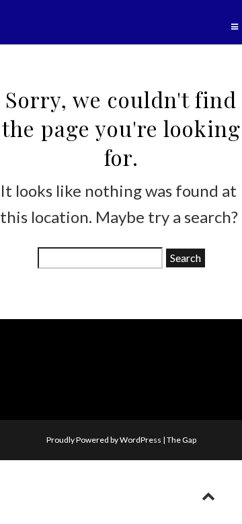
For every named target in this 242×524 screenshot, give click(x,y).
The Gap (181, 440)
